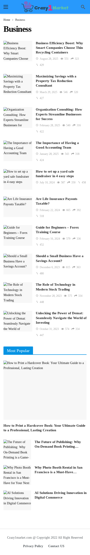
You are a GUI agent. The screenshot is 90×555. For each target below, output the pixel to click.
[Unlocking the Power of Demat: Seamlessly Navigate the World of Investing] (17, 321)
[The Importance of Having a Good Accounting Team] (17, 151)
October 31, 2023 (49, 329)
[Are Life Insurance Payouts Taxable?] (17, 207)
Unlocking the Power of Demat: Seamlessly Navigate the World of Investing (61, 317)
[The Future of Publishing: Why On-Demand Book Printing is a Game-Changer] (17, 449)
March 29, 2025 (48, 92)
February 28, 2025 (50, 125)
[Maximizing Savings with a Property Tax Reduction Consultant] (17, 84)
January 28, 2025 (49, 154)
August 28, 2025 (49, 58)
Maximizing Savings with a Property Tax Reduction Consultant (56, 81)
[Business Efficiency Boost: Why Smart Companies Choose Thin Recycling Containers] (17, 51)
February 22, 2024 (50, 210)
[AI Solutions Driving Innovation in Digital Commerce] (17, 500)
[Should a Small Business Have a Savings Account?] (17, 264)
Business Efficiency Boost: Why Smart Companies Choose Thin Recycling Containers (59, 47)
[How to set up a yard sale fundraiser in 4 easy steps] (17, 179)
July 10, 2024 (47, 182)
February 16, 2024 (50, 238)
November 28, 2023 (51, 295)
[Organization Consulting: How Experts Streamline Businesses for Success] (17, 117)
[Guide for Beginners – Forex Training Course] (17, 235)
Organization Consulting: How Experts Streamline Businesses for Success (59, 114)
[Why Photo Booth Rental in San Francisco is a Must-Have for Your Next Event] (17, 475)
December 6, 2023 (50, 267)
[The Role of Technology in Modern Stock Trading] (17, 292)
